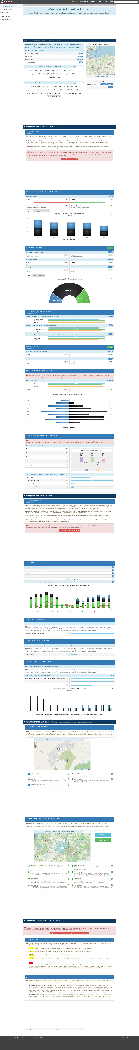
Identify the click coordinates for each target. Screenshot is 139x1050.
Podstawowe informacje (7, 6)
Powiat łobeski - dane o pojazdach (80, 933)
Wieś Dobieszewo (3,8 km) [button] (35, 93)
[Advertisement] (127, 29)
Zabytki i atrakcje (6, 16)
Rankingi (74, 1)
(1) (103, 835)
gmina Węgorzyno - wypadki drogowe (61, 933)
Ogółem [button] (29, 211)
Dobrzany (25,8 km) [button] (55, 77)
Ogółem (29, 275)
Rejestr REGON (5, 12)
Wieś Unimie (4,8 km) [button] (54, 96)
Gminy (99, 1)
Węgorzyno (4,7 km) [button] (36, 70)
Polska (25, 4)
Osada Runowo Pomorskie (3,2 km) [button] (55, 90)
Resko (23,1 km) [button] (71, 73)
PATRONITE (40, 1037)
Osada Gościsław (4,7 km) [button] (74, 93)
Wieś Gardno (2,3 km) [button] (55, 86)
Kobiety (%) (37, 211)
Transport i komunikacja (7, 19)
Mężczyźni (41, 275)
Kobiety (35, 275)
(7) (102, 839)
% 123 (110, 248)
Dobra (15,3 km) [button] (62, 70)
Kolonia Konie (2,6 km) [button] (35, 90)
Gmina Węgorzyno (54, 4)
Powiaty (92, 1)
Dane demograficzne (7, 9)
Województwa (84, 1)
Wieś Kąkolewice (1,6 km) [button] (39, 86)
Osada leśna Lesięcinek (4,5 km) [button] (54, 93)
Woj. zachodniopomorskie (35, 4)
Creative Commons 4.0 (18, 1037)
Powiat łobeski (45, 4)
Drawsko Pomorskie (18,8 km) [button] (55, 73)
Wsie (111, 1)
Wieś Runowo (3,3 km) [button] (74, 90)
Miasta (106, 1)
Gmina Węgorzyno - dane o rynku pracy (70, 530)
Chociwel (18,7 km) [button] (38, 73)
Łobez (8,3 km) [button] (50, 70)
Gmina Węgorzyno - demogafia (70, 158)
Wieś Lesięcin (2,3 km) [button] (71, 86)
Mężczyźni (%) (45, 211)
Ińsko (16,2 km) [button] (74, 70)
